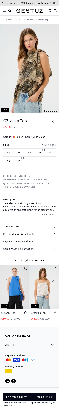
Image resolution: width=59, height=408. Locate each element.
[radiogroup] (29, 157)
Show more (48, 214)
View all (19, 19)
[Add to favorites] (53, 121)
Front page (7, 19)
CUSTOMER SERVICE (17, 335)
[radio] (19, 152)
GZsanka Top (42, 19)
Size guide (50, 144)
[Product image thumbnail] (44, 111)
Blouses (29, 19)
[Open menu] (4, 10)
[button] (29, 226)
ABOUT (9, 345)
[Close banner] (53, 3)
